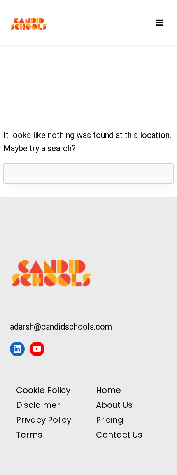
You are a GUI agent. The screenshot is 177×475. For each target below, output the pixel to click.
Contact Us (119, 434)
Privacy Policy (43, 420)
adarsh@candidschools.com (61, 327)
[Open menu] (159, 22)
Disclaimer (38, 405)
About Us (114, 405)
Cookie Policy (43, 390)
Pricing (109, 420)
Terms (29, 434)
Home (108, 390)
